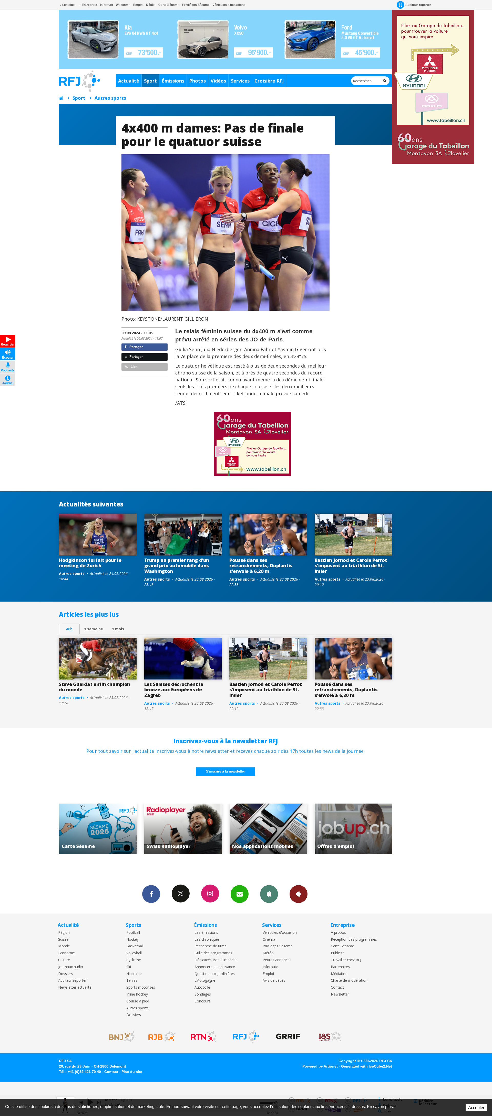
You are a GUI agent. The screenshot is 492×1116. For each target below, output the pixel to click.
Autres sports (110, 98)
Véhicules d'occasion (280, 932)
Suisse (63, 939)
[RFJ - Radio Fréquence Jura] (246, 1036)
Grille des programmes (213, 953)
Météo (268, 953)
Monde (64, 946)
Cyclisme (133, 960)
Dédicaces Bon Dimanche (216, 960)
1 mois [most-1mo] (118, 628)
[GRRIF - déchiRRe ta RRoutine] (288, 1036)
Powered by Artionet (320, 1066)
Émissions (173, 81)
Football (133, 932)
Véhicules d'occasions (228, 5)
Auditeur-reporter (418, 5)
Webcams (123, 5)
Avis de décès (274, 980)
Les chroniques (207, 939)
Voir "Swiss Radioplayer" (98, 829)
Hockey (132, 939)
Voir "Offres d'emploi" (268, 829)
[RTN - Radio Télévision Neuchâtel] (204, 1036)
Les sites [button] (68, 5)
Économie (66, 953)
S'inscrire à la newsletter (225, 771)
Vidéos (218, 81)
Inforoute (106, 5)
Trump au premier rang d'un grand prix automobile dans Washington (176, 565)
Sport (150, 81)
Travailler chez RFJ (346, 960)
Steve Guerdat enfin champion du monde (94, 687)
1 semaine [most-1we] (93, 628)
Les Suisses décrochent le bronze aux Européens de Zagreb (173, 689)
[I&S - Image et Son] (330, 1036)
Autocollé (202, 987)
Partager (135, 347)
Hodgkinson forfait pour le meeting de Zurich (90, 563)
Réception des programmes (354, 939)
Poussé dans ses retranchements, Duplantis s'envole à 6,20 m (260, 565)
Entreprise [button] (89, 5)
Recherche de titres (210, 946)
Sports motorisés (140, 987)
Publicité (338, 953)
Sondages (202, 994)
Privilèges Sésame (196, 5)
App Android (299, 894)
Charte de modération (349, 980)
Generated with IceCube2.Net (366, 1066)
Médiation (339, 974)
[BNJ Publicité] (120, 1036)
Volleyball (134, 953)
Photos (197, 81)
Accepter (476, 1107)
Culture (64, 960)
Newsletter (340, 994)
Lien (134, 367)
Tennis (131, 980)
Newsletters (240, 894)
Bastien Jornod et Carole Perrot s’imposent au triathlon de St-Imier (351, 565)
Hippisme (134, 974)
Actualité (128, 81)
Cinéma (269, 939)
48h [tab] (69, 628)
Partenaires (340, 967)
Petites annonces (277, 960)
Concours (202, 1001)
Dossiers (65, 974)
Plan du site (131, 1072)
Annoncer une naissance (214, 967)
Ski (128, 967)
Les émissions (206, 932)
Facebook (151, 894)
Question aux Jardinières (214, 974)
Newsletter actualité (74, 987)
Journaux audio (70, 967)
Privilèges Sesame (278, 946)
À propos (338, 932)
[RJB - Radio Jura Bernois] (162, 1036)
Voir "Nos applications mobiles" (183, 829)
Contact (337, 987)
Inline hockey (137, 994)
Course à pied (137, 1001)
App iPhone (269, 894)
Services (240, 81)
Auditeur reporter (72, 980)
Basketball (135, 946)
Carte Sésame (168, 5)
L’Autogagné (204, 980)
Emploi (138, 5)
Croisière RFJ (269, 81)
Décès (151, 5)
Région (64, 932)
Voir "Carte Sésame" (353, 829)
